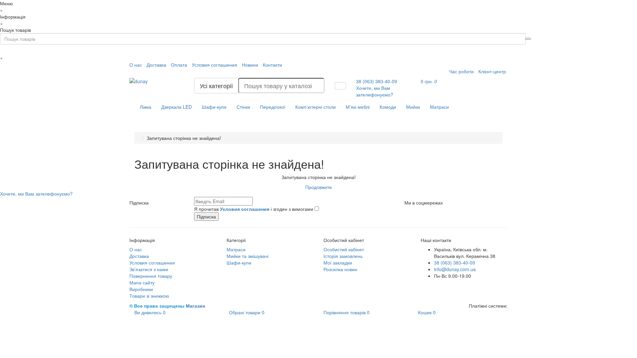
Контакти (272, 64)
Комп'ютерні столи (315, 106)
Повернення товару (150, 275)
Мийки (413, 106)
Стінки (243, 106)
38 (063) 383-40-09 (454, 262)
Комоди (388, 106)
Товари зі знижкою (149, 295)
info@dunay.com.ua (455, 269)
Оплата (179, 64)
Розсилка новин (340, 269)
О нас (135, 64)
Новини (250, 64)
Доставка (156, 64)
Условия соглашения (214, 64)
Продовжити (318, 187)
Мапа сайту (142, 282)
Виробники (141, 289)
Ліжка (145, 106)
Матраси (439, 106)
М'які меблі (358, 106)
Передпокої (272, 106)
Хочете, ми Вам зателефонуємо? (374, 91)
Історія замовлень (343, 256)
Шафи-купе (214, 106)
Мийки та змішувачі (247, 256)
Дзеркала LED (176, 106)
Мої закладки (337, 262)
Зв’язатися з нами (148, 269)
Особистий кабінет (343, 249)
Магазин (195, 305)
